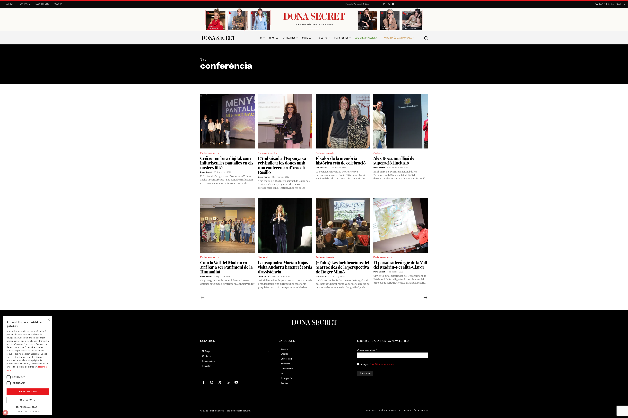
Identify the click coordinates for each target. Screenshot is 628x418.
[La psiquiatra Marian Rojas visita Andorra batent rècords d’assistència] (285, 225)
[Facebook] (380, 4)
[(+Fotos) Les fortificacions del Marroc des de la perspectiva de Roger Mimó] (343, 225)
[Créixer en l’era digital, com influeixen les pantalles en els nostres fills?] (227, 121)
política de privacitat (382, 364)
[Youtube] (393, 4)
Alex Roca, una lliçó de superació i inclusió (393, 160)
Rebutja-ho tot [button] (28, 399)
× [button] (48, 320)
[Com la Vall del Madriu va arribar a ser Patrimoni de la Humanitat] (227, 225)
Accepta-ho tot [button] (27, 391)
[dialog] (27, 365)
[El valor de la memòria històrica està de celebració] (343, 121)
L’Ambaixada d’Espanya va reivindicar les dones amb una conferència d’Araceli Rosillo (282, 165)
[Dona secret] (218, 38)
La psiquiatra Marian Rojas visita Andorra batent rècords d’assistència (285, 267)
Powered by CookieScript (28, 411)
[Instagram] (384, 4)
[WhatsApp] (228, 382)
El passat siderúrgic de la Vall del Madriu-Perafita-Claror (400, 265)
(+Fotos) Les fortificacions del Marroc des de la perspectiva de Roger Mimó (342, 267)
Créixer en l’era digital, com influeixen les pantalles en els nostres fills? (226, 162)
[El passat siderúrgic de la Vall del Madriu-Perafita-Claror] (400, 225)
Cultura (377, 153)
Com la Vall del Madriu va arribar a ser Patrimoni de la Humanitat (226, 267)
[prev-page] (202, 297)
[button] (426, 38)
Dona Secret (206, 172)
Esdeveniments (209, 153)
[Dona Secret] (314, 322)
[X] (388, 4)
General (263, 257)
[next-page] (425, 297)
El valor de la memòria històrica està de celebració (341, 160)
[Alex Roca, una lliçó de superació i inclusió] (400, 121)
